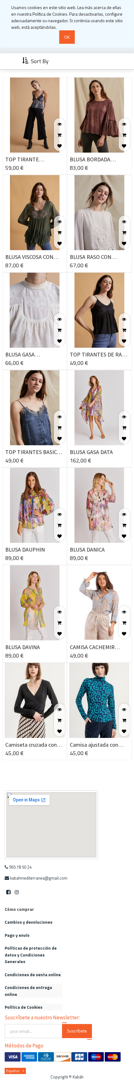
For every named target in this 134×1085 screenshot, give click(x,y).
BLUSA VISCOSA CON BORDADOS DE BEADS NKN (31, 257)
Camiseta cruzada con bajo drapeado (31, 745)
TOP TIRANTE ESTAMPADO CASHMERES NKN (26, 160)
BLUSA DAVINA (22, 647)
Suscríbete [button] (77, 1030)
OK (67, 37)
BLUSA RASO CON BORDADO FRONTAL (94, 257)
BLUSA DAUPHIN (25, 549)
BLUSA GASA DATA (91, 452)
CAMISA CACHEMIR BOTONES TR (92, 647)
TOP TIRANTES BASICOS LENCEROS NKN (34, 452)
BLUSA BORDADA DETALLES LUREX (90, 160)
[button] (36, 61)
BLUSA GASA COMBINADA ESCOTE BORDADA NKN (30, 355)
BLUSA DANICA (87, 549)
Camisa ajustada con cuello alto (94, 745)
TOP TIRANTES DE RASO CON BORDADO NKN (99, 355)
